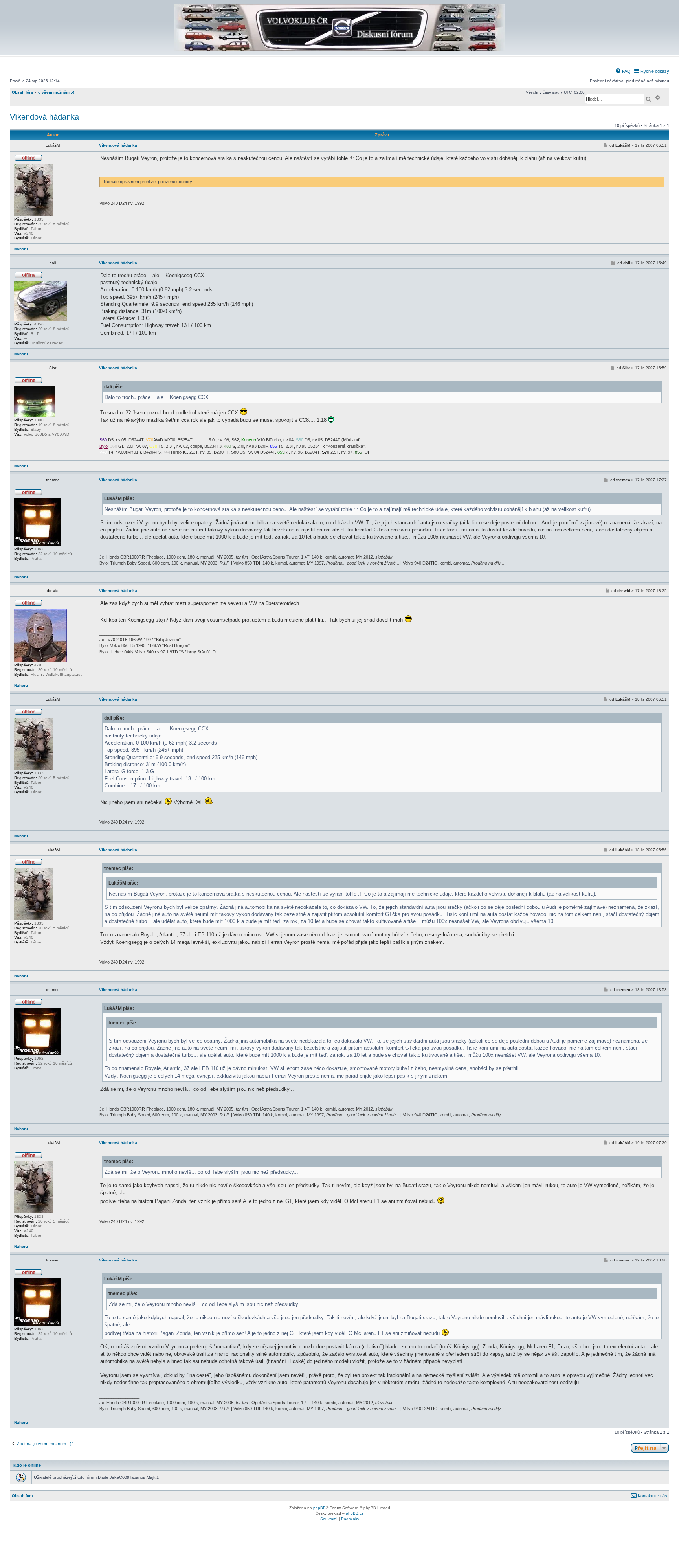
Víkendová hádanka (44, 116)
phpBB (319, 1508)
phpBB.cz (354, 1513)
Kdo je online (27, 1465)
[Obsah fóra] (339, 50)
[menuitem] (623, 71)
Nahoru (21, 249)
